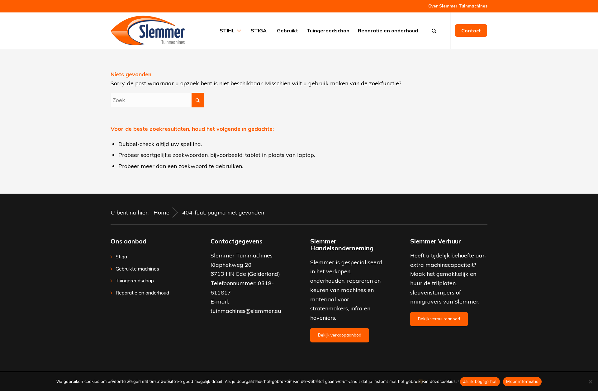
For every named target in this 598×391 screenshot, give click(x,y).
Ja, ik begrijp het (480, 381)
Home (161, 212)
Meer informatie (522, 381)
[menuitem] (456, 6)
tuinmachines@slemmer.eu (246, 310)
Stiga (121, 256)
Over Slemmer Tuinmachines (457, 5)
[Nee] (590, 382)
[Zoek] (436, 30)
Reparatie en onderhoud (142, 293)
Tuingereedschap (135, 280)
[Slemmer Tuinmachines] (148, 30)
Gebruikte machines (137, 269)
